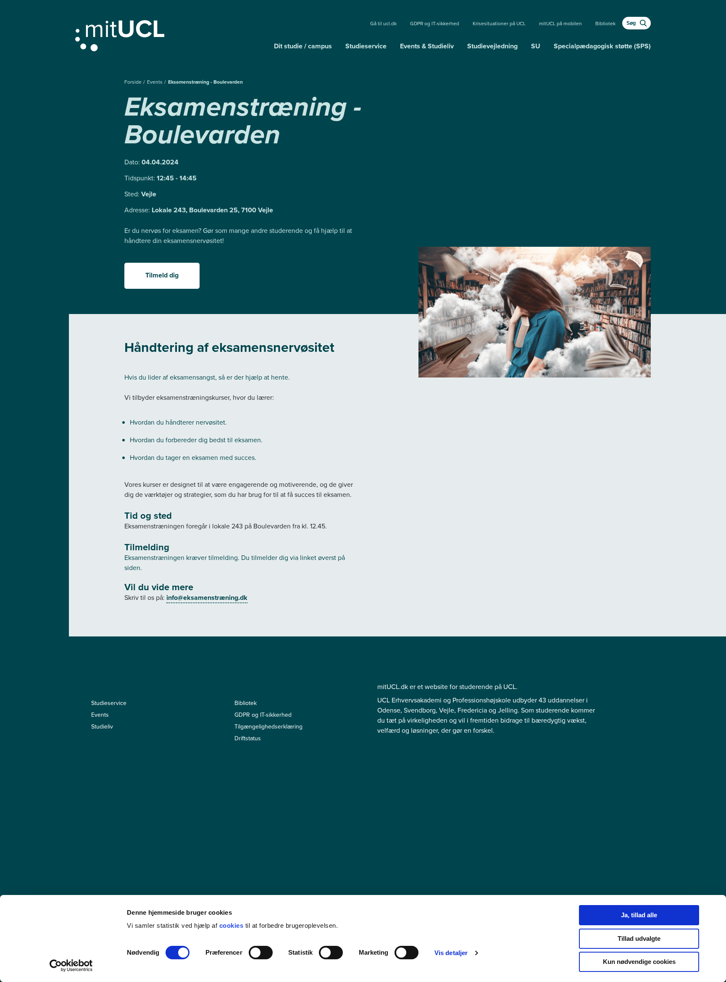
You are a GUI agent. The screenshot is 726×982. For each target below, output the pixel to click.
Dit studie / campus (303, 46)
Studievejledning (492, 46)
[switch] (261, 952)
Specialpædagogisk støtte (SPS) (602, 46)
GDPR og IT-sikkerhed (434, 23)
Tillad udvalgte (639, 938)
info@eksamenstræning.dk (206, 597)
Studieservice (366, 46)
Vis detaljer (451, 952)
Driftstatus (247, 738)
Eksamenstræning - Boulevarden (205, 82)
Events (155, 82)
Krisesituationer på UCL (499, 23)
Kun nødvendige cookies (639, 961)
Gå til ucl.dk (383, 23)
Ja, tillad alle (639, 915)
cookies (232, 925)
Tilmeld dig (162, 275)
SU (535, 46)
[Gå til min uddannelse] (171, 34)
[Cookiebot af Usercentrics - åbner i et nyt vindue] (71, 965)
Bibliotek (605, 23)
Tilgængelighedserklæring (268, 726)
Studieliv (102, 726)
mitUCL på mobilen (560, 23)
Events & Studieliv (427, 46)
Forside (133, 82)
